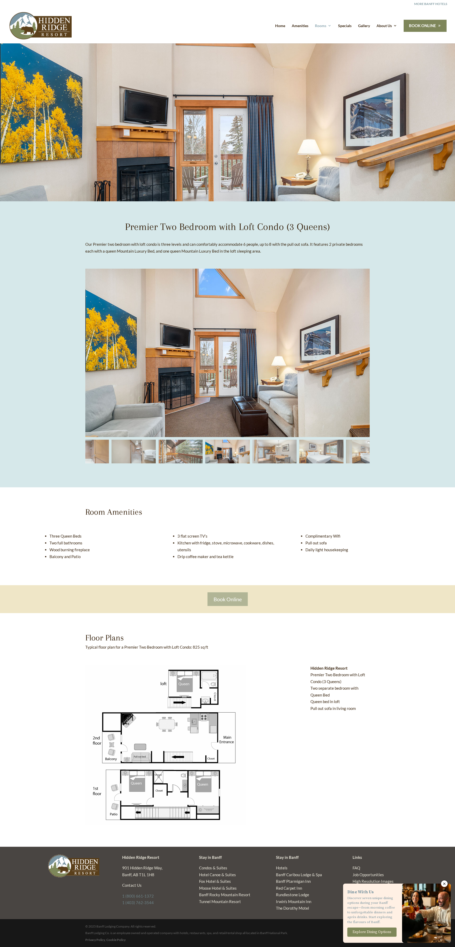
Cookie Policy (116, 940)
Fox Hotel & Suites (215, 881)
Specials (345, 25)
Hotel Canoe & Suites (217, 874)
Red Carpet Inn (289, 888)
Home (280, 25)
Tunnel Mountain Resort (220, 901)
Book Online (228, 599)
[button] (360, 353)
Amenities (300, 25)
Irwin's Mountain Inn (293, 901)
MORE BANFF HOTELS (430, 4)
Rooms (320, 25)
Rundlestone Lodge (292, 894)
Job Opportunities (368, 874)
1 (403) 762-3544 (138, 902)
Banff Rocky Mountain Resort (224, 894)
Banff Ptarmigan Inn (293, 881)
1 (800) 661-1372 (138, 896)
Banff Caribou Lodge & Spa (299, 874)
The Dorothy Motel (292, 908)
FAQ (356, 867)
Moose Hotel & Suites (218, 888)
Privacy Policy (95, 940)
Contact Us (132, 885)
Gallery (364, 25)
